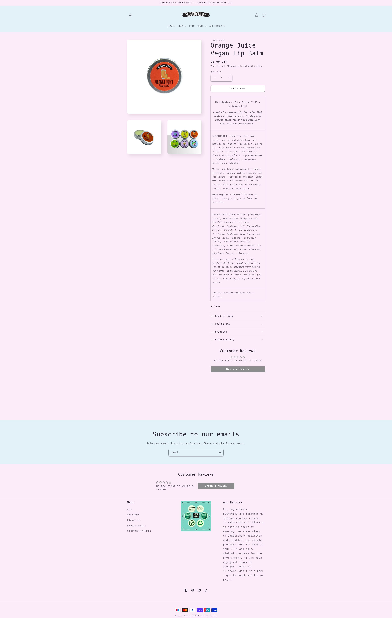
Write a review (237, 369)
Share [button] (217, 306)
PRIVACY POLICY (136, 525)
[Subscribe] (220, 452)
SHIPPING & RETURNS (139, 531)
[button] (130, 15)
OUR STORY (133, 514)
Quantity (216, 71)
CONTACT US (133, 520)
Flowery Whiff (190, 616)
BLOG (129, 509)
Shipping (232, 66)
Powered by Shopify (207, 616)
